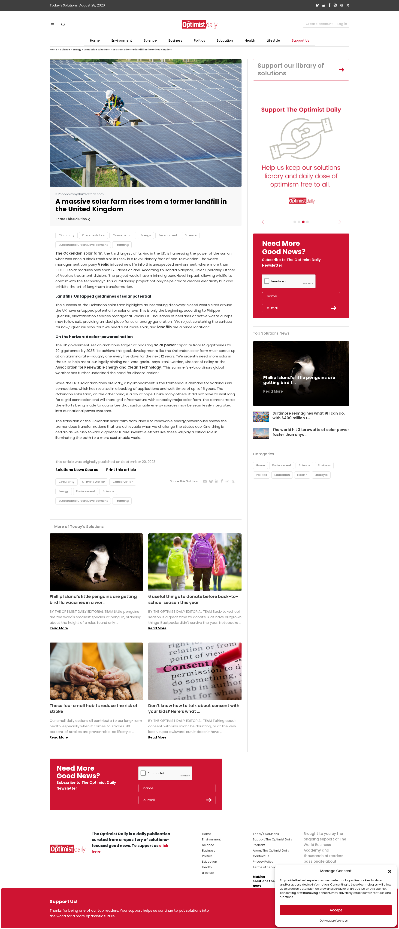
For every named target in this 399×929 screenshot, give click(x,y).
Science (150, 40)
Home (95, 40)
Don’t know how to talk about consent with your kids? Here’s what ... (193, 708)
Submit (334, 308)
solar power (165, 345)
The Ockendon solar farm (79, 253)
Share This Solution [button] (71, 219)
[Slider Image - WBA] (299, 222)
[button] (389, 871)
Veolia (103, 264)
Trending (122, 245)
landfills (164, 327)
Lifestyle (273, 40)
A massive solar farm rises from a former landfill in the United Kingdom (128, 49)
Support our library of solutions (291, 70)
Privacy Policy (263, 861)
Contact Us (261, 856)
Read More (59, 628)
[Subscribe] (294, 222)
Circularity (66, 235)
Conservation (122, 235)
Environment (122, 40)
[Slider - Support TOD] (303, 222)
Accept (336, 910)
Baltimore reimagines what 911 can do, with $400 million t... (308, 416)
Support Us (300, 40)
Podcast (259, 845)
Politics (199, 40)
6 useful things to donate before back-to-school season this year (193, 599)
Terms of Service (265, 867)
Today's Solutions (266, 834)
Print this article (121, 469)
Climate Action (93, 235)
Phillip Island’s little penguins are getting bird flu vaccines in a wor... (93, 599)
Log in (342, 24)
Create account (319, 24)
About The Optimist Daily (271, 850)
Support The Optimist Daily (272, 839)
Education (225, 40)
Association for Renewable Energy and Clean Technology (108, 367)
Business (175, 40)
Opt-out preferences (334, 921)
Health (250, 40)
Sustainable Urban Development (83, 245)
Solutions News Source (76, 469)
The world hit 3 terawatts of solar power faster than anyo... (310, 432)
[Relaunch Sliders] (307, 222)
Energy (77, 49)
